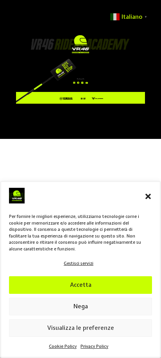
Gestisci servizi (78, 263)
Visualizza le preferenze (80, 328)
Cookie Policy (63, 346)
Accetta (80, 285)
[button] (148, 196)
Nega (80, 306)
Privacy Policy (94, 346)
